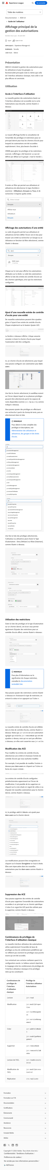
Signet (9, 40)
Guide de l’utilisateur (16, 21)
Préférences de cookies (12, 1157)
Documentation (11, 18)
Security (16, 49)
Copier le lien (19, 40)
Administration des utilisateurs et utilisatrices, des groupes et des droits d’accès (25, 433)
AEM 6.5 (23, 18)
